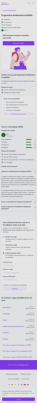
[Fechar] (32, 175)
